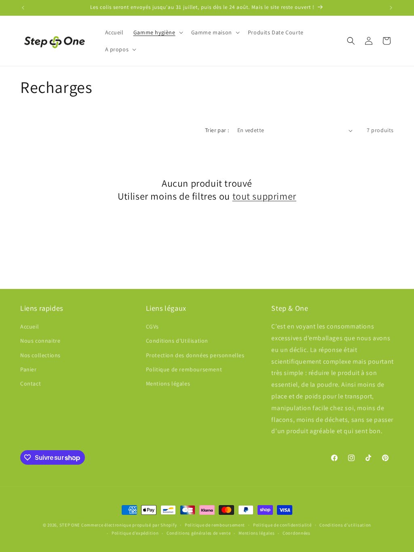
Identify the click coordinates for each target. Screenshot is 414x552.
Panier (28, 369)
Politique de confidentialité (282, 525)
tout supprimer (264, 196)
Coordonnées (296, 533)
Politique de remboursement (184, 369)
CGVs (152, 326)
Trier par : (217, 130)
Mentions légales (168, 383)
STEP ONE (69, 525)
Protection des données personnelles (195, 355)
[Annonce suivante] (391, 7)
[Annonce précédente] (23, 7)
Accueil (29, 326)
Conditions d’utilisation (345, 525)
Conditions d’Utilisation (177, 340)
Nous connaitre (40, 340)
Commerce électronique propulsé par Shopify (129, 525)
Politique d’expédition (135, 533)
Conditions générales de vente (198, 533)
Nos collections (40, 355)
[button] (157, 32)
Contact (30, 383)
